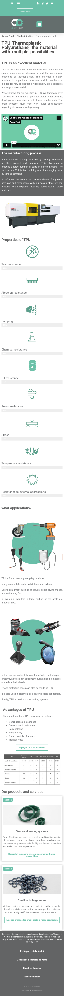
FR (11, 3)
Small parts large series (32, 900)
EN (18, 3)
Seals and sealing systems (32, 831)
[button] (39, 24)
